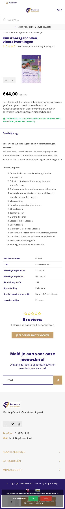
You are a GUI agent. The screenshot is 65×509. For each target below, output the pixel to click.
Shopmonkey (51, 483)
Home (5, 32)
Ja (33, 498)
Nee (46, 498)
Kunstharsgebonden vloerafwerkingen (27, 32)
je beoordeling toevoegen (41, 46)
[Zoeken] (5, 19)
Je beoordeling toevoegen (32, 335)
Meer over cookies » (33, 503)
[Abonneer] (57, 380)
